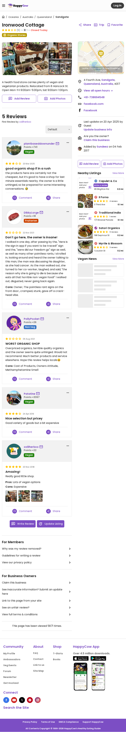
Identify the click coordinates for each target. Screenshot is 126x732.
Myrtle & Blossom (110, 243)
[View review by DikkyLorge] (14, 217)
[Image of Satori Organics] (85, 232)
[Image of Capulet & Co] (85, 185)
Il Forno (104, 197)
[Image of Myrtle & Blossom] (85, 247)
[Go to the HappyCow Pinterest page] (30, 700)
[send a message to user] (58, 144)
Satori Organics (109, 228)
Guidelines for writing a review (21, 555)
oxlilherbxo (25, 121)
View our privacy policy (17, 562)
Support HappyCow (93, 722)
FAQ (35, 653)
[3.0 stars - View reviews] (9, 30)
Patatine (29, 394)
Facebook (90, 110)
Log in (117, 5)
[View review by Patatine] (14, 398)
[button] (101, 54)
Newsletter (10, 677)
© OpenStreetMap (111, 68)
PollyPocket (32, 319)
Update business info (98, 129)
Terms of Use (48, 722)
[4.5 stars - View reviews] (101, 231)
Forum (7, 671)
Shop (57, 646)
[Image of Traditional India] (85, 216)
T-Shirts (58, 653)
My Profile (9, 653)
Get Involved (11, 683)
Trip (101, 25)
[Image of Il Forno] (85, 201)
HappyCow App (86, 646)
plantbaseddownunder (39, 144)
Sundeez (102, 146)
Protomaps (95, 68)
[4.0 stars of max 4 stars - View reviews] (101, 200)
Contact (38, 659)
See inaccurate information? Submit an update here (32, 592)
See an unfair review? (15, 607)
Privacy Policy (30, 722)
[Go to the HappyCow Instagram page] (38, 700)
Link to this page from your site (22, 601)
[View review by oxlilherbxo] (14, 451)
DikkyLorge (31, 213)
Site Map (38, 671)
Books (56, 659)
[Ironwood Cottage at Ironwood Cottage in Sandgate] (25, 59)
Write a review (100, 185)
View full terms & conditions (20, 614)
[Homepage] (18, 5)
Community (13, 646)
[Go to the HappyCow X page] (22, 700)
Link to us (38, 665)
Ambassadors (11, 659)
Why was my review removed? (21, 549)
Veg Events (9, 665)
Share (87, 25)
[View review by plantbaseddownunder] (14, 148)
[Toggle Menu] (3, 5)
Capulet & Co (108, 181)
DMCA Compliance (69, 722)
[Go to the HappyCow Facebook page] (6, 700)
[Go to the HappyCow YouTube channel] (14, 700)
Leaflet (85, 68)
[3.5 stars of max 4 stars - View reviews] (101, 247)
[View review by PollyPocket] (14, 323)
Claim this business (14, 582)
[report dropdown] (68, 143)
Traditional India (110, 213)
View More (118, 173)
